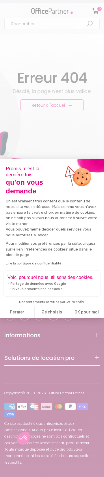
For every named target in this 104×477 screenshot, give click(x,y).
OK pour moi (87, 312)
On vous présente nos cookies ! (36, 289)
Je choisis (52, 312)
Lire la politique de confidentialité (33, 263)
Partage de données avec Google (38, 284)
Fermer (17, 312)
